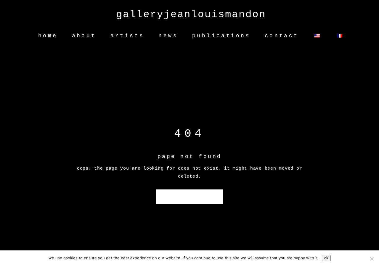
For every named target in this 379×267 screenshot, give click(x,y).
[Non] (372, 259)
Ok (326, 258)
